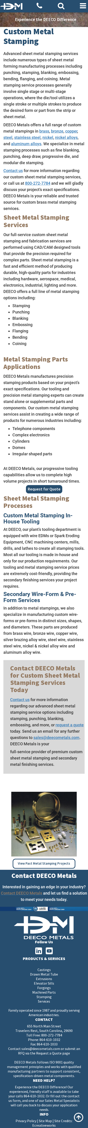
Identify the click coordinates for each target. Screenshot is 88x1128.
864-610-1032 (49, 1040)
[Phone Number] (39, 6)
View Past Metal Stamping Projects (44, 863)
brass (44, 131)
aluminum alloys (26, 143)
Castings (44, 970)
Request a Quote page (53, 1053)
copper (71, 131)
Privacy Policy (26, 1121)
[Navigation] (83, 6)
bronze (57, 131)
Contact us (13, 170)
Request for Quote (44, 489)
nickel (47, 137)
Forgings (44, 988)
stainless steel (27, 137)
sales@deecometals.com (56, 737)
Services (44, 1001)
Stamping (44, 997)
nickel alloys (66, 137)
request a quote (70, 725)
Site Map (45, 1121)
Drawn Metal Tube (44, 974)
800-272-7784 (37, 183)
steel (7, 137)
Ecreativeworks (44, 1125)
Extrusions (44, 979)
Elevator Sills (44, 983)
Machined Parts (44, 992)
